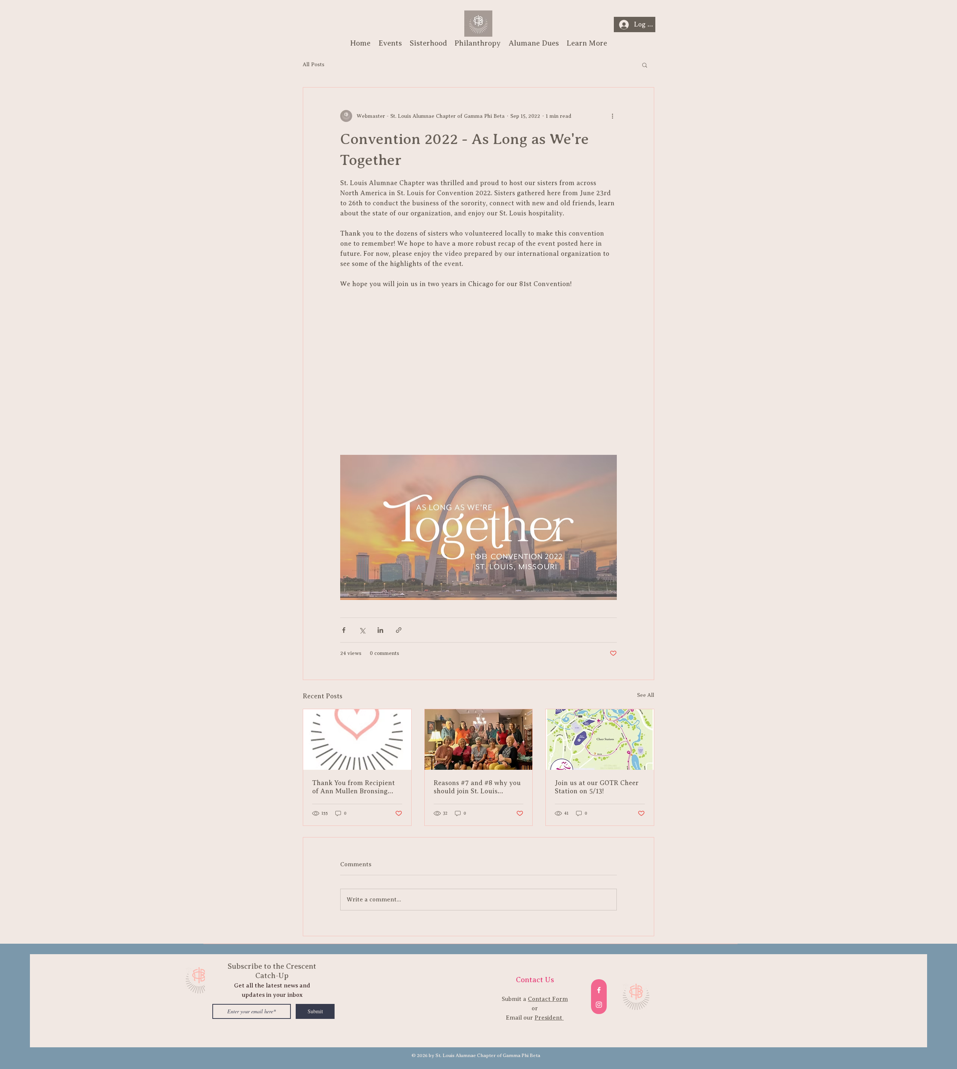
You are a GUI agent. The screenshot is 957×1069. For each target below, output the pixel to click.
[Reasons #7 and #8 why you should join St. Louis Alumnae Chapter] (479, 739)
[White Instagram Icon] (599, 1005)
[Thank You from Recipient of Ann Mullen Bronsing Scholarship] (357, 739)
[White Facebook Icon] (599, 990)
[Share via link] (398, 630)
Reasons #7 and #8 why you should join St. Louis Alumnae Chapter (477, 787)
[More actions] (612, 115)
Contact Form (548, 999)
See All (645, 695)
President (549, 1017)
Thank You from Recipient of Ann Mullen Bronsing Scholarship (353, 787)
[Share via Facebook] (343, 630)
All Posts (313, 64)
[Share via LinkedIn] (380, 630)
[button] (644, 65)
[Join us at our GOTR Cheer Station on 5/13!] (600, 739)
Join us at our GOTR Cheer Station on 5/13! (596, 787)
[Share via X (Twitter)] (362, 630)
